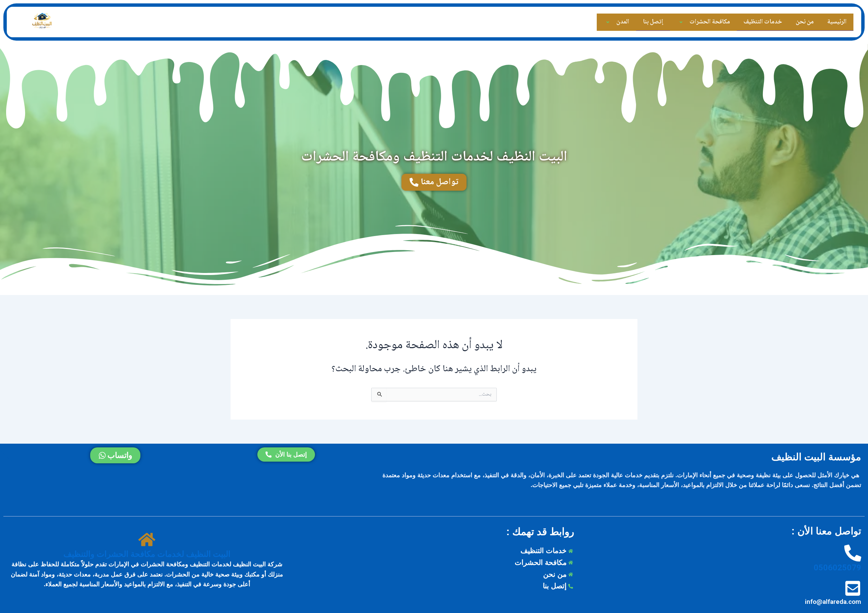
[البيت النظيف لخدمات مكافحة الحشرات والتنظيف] (146, 540)
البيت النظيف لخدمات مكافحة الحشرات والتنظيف (147, 554)
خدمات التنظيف (763, 22)
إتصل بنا (653, 22)
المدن (622, 22)
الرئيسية (837, 22)
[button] (689, 22)
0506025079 (837, 567)
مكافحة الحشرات (710, 22)
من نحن (805, 22)
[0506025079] (852, 554)
